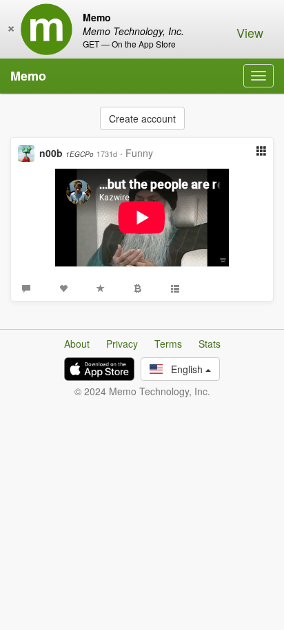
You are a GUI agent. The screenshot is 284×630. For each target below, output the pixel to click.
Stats (210, 343)
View (249, 32)
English (184, 369)
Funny (139, 153)
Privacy (122, 343)
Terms (168, 343)
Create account (142, 118)
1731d (107, 153)
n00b (66, 153)
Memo (28, 76)
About (77, 343)
